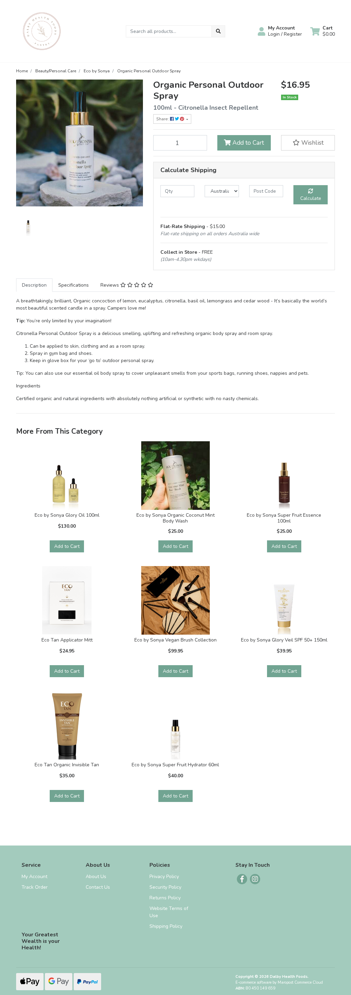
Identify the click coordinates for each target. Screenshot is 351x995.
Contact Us (98, 887)
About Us (96, 876)
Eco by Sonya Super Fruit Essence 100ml (284, 518)
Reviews (110, 285)
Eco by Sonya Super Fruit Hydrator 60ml (175, 765)
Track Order (35, 887)
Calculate (310, 198)
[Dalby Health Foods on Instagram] (255, 879)
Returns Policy (165, 898)
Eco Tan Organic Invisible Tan (67, 765)
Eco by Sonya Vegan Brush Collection (175, 640)
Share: (163, 119)
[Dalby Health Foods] (42, 30)
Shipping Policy (165, 926)
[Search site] (218, 31)
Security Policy (165, 887)
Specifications (73, 285)
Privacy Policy (164, 876)
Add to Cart (247, 143)
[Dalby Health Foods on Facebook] (242, 879)
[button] (280, 31)
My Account (34, 876)
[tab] (34, 285)
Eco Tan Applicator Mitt (67, 640)
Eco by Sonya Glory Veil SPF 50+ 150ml (284, 640)
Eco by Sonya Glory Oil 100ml (67, 515)
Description (34, 285)
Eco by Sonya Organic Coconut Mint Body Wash (175, 518)
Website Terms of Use (168, 912)
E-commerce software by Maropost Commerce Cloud (279, 982)
